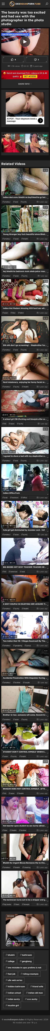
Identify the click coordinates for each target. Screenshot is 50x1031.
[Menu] (3, 4)
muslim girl (13, 1005)
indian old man (35, 993)
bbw (13, 313)
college (11, 961)
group (28, 645)
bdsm (22, 313)
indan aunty (14, 999)
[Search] (47, 4)
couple (27, 682)
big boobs (7, 904)
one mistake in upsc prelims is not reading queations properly (23, 968)
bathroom (27, 955)
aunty (24, 202)
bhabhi (25, 239)
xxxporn (28, 3)
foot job (11, 974)
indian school (14, 993)
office (25, 498)
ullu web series (15, 980)
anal (16, 202)
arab (5, 498)
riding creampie (30, 974)
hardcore (15, 498)
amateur (7, 202)
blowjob (26, 904)
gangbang (18, 645)
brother (17, 682)
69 (5, 424)
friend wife (37, 986)
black (17, 904)
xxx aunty (32, 999)
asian (17, 239)
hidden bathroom (16, 986)
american (14, 572)
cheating (27, 867)
